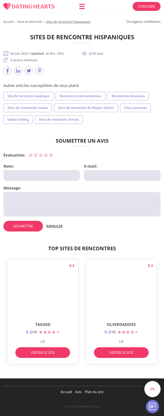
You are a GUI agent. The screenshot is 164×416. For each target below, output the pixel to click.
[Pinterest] (39, 71)
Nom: (8, 166)
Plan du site (94, 392)
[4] (46, 155)
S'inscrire (146, 6)
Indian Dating (18, 119)
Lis (43, 341)
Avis (78, 392)
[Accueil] (29, 6)
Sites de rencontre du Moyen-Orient (86, 107)
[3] (40, 155)
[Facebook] (7, 71)
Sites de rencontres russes (27, 107)
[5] (51, 155)
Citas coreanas (135, 107)
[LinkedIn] (18, 71)
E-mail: (90, 166)
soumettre (23, 226)
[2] (35, 155)
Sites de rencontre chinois (59, 119)
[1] (30, 155)
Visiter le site (43, 352)
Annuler (54, 226)
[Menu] (82, 6)
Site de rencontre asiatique (28, 96)
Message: (12, 187)
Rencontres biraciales (128, 96)
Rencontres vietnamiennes (80, 96)
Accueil (66, 392)
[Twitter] (29, 71)
